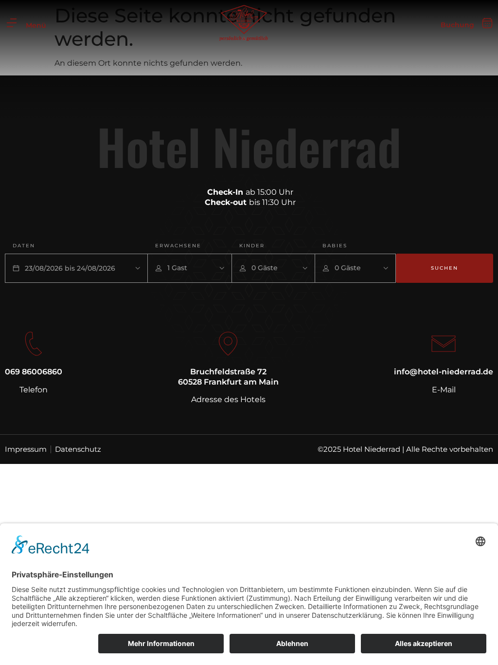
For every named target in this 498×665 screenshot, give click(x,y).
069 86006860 (33, 371)
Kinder (252, 245)
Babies (334, 245)
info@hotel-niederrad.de (443, 371)
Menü (36, 25)
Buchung (457, 24)
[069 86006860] (33, 344)
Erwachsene (178, 245)
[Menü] (11, 23)
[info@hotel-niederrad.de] (443, 344)
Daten (24, 245)
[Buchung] (487, 23)
